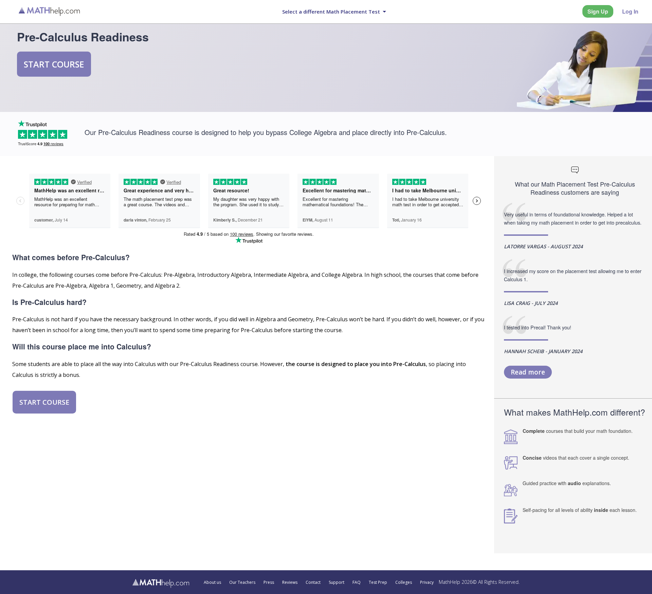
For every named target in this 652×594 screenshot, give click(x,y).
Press (269, 582)
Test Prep (378, 582)
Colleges (403, 582)
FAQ (356, 582)
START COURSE (54, 64)
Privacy (427, 582)
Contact (313, 582)
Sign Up (597, 11)
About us (212, 582)
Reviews (289, 582)
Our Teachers (242, 582)
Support (336, 582)
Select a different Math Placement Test (331, 11)
